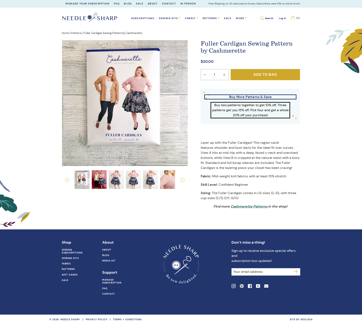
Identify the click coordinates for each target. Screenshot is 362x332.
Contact (108, 293)
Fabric (66, 263)
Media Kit (109, 260)
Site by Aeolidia (301, 319)
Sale (227, 18)
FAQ (104, 288)
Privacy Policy (96, 319)
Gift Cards (70, 274)
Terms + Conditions (127, 319)
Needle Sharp (70, 319)
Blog (105, 255)
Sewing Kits (70, 258)
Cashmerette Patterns (249, 206)
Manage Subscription (112, 281)
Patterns (76, 33)
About (106, 249)
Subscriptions (142, 18)
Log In (282, 18)
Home (65, 33)
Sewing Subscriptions (72, 251)
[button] (71, 180)
